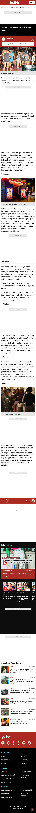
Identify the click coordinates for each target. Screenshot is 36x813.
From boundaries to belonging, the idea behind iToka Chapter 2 (21, 722)
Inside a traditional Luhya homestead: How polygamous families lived (22, 712)
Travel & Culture (15, 719)
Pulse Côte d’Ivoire (24, 795)
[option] (9, 594)
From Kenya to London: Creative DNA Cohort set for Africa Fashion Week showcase (22, 670)
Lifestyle (7, 7)
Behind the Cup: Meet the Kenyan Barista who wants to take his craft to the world (22, 692)
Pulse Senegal (25, 790)
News (11, 666)
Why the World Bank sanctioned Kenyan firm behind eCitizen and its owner (21, 681)
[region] (18, 594)
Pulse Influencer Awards (26, 776)
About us (4, 772)
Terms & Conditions (7, 779)
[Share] (32, 39)
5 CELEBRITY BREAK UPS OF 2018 (9, 597)
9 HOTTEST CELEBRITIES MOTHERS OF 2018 (17, 575)
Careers (23, 760)
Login (32, 2)
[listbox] (19, 594)
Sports (23, 756)
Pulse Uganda (5, 797)
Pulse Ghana (5, 793)
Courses (23, 763)
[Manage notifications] (32, 809)
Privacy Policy (6, 782)
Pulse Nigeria (5, 790)
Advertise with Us (7, 775)
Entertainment (5, 760)
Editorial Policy (26, 772)
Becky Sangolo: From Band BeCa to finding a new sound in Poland (21, 702)
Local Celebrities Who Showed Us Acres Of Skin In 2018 (22, 599)
